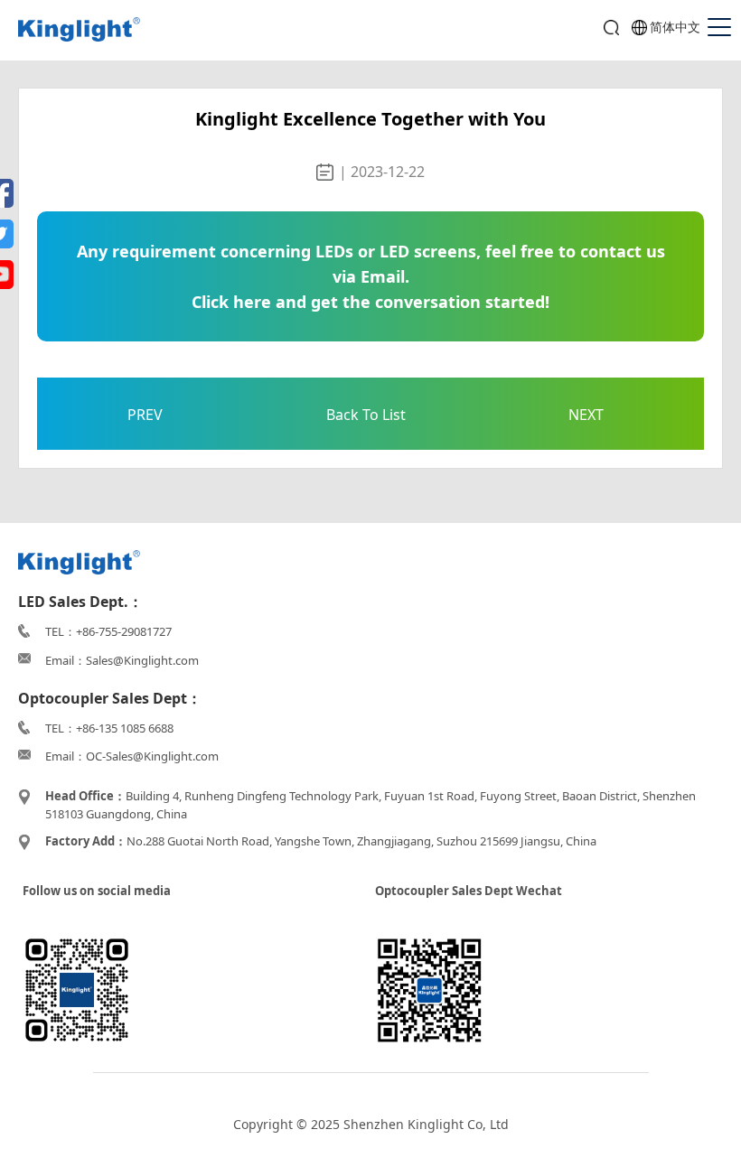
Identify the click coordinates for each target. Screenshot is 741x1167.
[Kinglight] (79, 30)
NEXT (586, 415)
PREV (145, 415)
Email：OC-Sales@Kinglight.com (132, 756)
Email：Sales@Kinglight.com (122, 660)
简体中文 (675, 26)
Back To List (366, 415)
